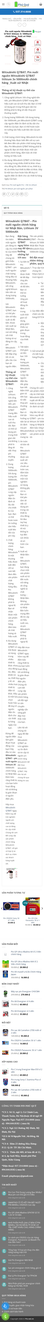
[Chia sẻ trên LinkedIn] (22, 194)
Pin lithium (9, 189)
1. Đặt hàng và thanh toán (14, 1302)
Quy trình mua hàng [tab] (13, 213)
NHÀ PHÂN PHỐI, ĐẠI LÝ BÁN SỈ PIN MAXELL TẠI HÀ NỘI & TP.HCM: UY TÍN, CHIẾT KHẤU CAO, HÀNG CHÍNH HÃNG (24, 1226)
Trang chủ (6, 19)
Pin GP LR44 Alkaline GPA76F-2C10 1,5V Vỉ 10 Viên (23, 1213)
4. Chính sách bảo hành (12, 1311)
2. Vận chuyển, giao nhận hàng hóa (18, 1305)
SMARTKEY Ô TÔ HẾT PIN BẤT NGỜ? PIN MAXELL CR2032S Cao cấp (24, 1203)
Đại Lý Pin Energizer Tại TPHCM (22, 1276)
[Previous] (1, 913)
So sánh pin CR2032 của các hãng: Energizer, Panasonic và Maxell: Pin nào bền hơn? (24, 1239)
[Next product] (20, 25)
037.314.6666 (28, 1119)
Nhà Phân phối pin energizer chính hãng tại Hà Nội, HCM (24, 1284)
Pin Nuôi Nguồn (30, 19)
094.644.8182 (12, 1123)
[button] (3, 4)
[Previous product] (24, 25)
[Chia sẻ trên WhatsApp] (4, 194)
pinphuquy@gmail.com (21, 1176)
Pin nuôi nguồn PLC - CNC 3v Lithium (25, 20)
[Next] (42, 913)
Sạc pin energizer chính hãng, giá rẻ (24, 1268)
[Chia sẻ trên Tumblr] (26, 194)
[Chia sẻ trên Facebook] (8, 194)
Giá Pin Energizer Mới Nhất (20, 1260)
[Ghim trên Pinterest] (17, 194)
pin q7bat (29, 189)
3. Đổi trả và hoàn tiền (12, 1308)
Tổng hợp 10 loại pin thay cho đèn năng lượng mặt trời (23, 1251)
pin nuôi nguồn (19, 189)
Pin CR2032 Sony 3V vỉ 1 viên (11, 919)
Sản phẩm (17, 19)
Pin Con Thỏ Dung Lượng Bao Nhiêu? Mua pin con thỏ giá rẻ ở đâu (25, 1193)
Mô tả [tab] (6, 208)
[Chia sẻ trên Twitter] (13, 194)
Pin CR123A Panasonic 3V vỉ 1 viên (33, 920)
